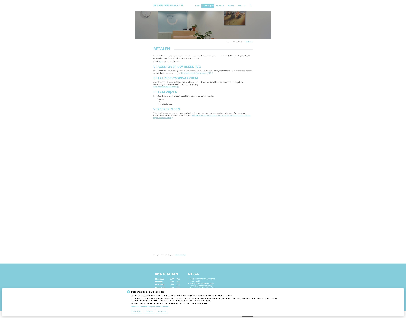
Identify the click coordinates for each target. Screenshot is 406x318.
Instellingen (137, 311)
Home (197, 6)
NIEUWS (231, 6)
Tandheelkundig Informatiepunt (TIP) (196, 73)
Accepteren (162, 311)
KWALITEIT (220, 6)
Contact (242, 6)
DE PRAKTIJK (207, 6)
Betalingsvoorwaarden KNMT (165, 87)
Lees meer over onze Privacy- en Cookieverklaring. (150, 306)
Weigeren (149, 311)
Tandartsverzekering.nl (180, 255)
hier (160, 61)
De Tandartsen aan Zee (168, 5)
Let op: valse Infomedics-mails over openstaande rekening (202, 284)
